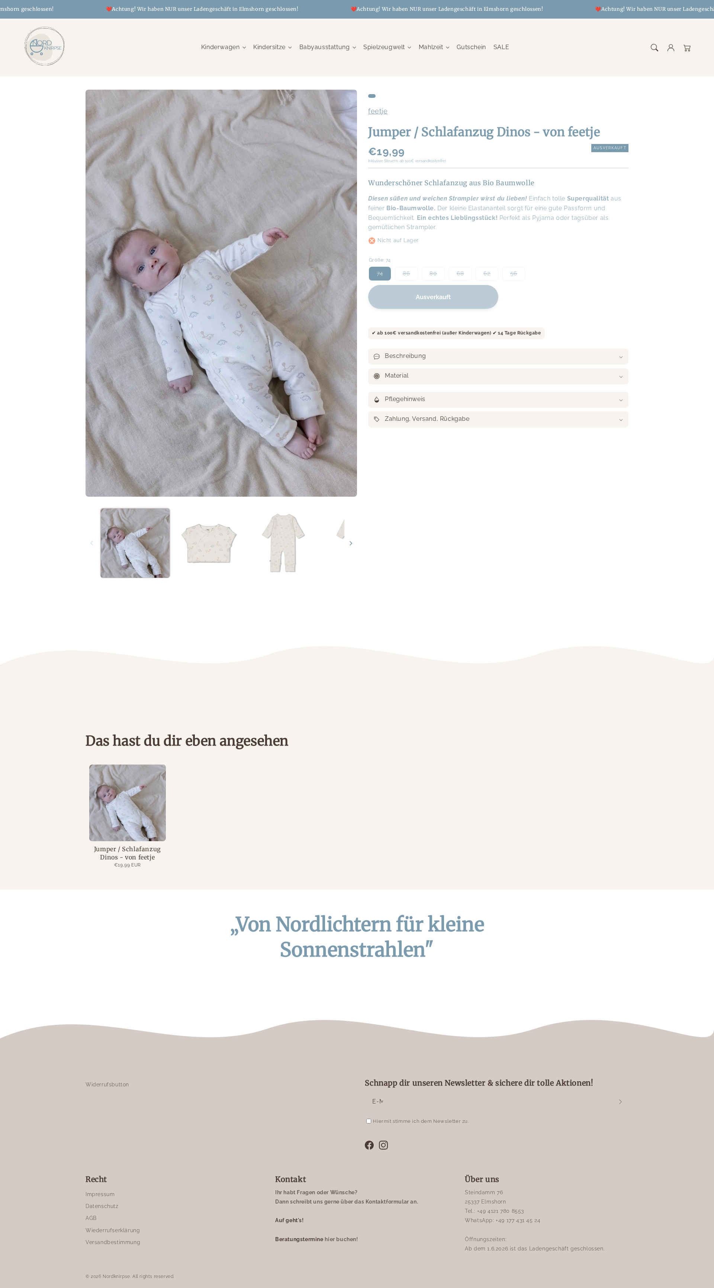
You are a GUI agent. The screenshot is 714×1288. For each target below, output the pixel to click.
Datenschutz (102, 1206)
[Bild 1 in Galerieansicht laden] (135, 543)
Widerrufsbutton (107, 1084)
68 (464, 275)
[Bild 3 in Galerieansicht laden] (283, 543)
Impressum (100, 1194)
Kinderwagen (220, 47)
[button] (654, 47)
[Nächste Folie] (350, 543)
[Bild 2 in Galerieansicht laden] (209, 543)
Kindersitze (269, 47)
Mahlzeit (431, 47)
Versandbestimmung (113, 1242)
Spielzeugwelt (384, 47)
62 (490, 275)
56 (517, 275)
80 (437, 275)
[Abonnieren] (620, 1102)
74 (384, 275)
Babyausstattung (324, 47)
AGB (91, 1218)
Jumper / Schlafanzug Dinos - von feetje (127, 853)
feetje (378, 111)
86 (410, 275)
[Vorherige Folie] (92, 543)
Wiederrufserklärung (113, 1230)
